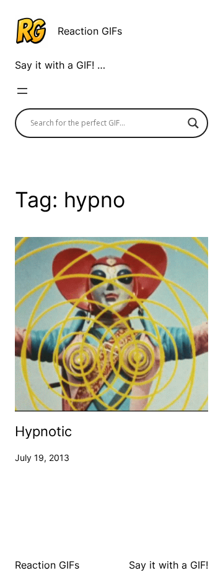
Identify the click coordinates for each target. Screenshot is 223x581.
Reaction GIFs (90, 31)
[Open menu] (22, 91)
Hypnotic (43, 431)
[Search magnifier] (193, 123)
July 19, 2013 (42, 457)
